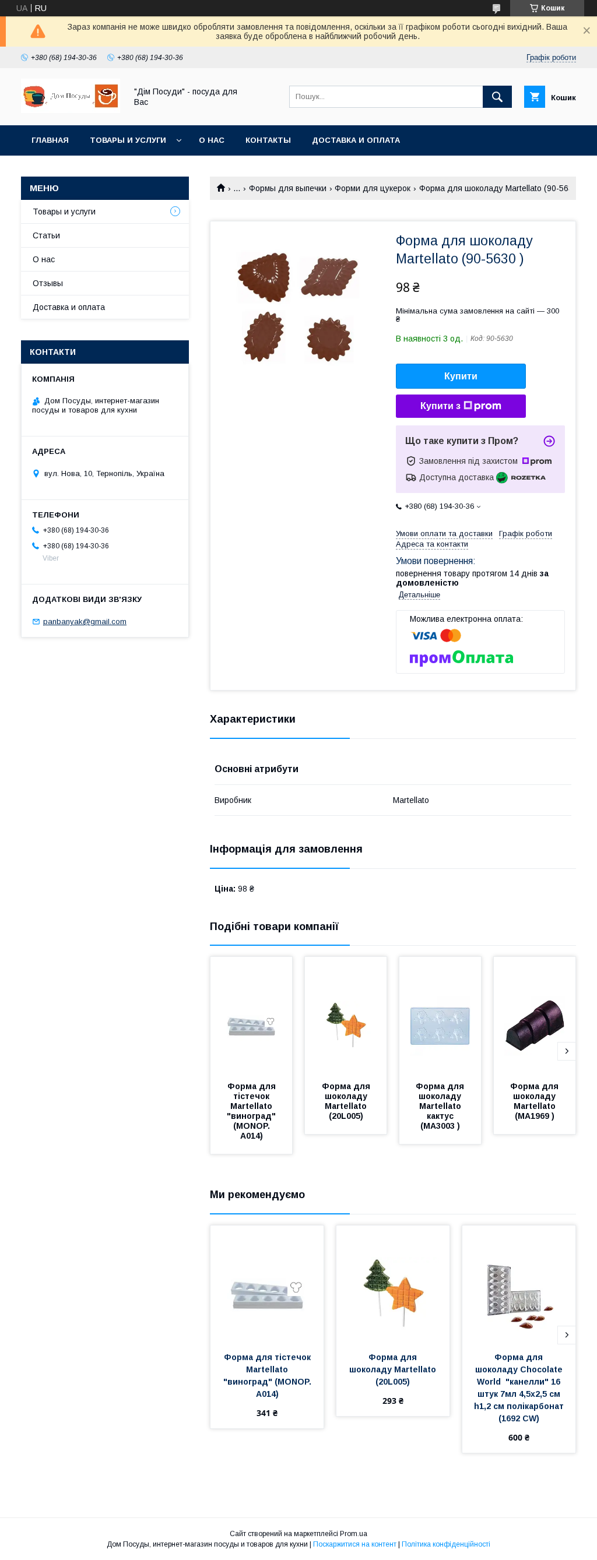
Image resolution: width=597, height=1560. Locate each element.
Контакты (268, 140)
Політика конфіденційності (446, 1544)
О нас (211, 140)
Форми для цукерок (372, 188)
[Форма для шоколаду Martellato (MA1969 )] (534, 1015)
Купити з (440, 406)
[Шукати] (497, 97)
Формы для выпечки (287, 188)
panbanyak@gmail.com (85, 621)
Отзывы (48, 283)
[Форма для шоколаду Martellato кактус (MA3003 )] (440, 1015)
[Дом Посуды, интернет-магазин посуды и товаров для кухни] (70, 110)
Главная (50, 140)
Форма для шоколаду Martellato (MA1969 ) (535, 1101)
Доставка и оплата (356, 140)
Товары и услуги (128, 140)
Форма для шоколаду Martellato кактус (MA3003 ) (441, 1106)
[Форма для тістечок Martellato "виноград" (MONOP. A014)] (251, 1015)
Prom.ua (353, 1534)
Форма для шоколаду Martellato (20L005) (347, 1101)
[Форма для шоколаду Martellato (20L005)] (346, 1015)
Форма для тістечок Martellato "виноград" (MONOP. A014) (252, 1111)
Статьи (46, 235)
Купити (460, 376)
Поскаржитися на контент (354, 1544)
